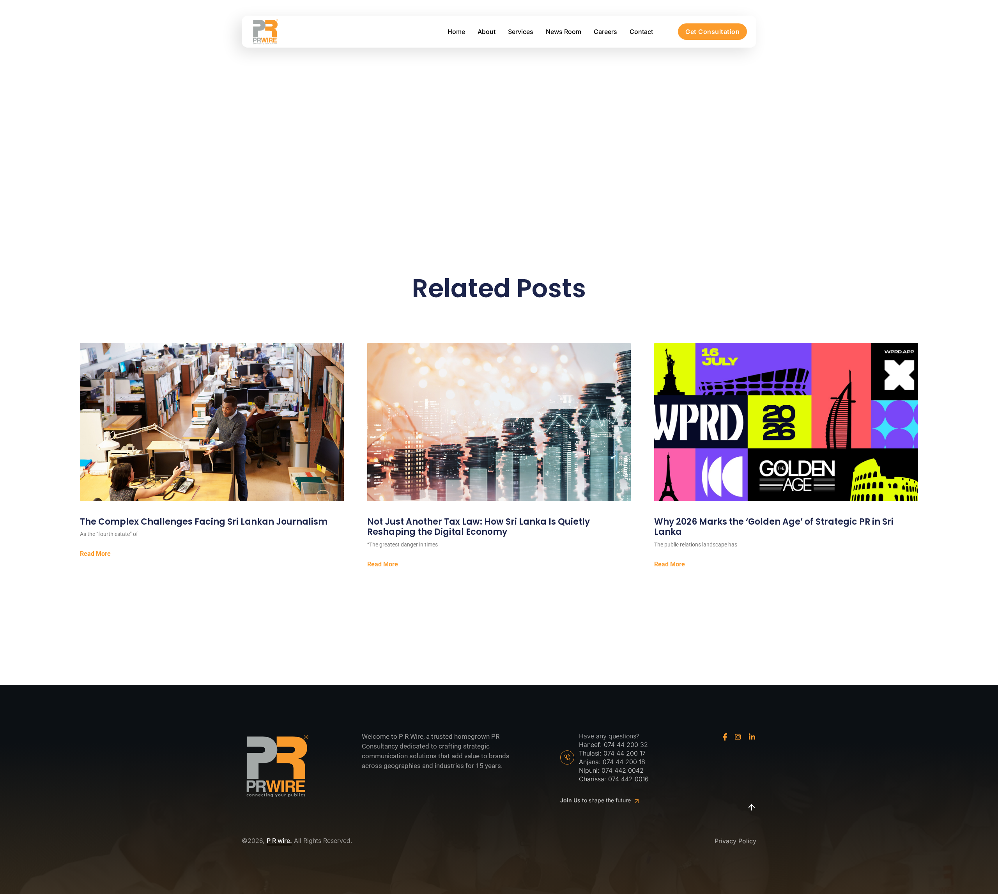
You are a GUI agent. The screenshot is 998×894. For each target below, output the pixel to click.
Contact (641, 31)
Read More (95, 554)
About (486, 31)
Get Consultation (712, 31)
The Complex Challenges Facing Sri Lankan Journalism (203, 522)
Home (456, 31)
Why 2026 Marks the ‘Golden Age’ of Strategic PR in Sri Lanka (774, 527)
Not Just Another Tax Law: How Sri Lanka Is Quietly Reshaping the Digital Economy (478, 527)
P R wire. (279, 840)
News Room (563, 31)
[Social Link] (725, 737)
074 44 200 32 (626, 745)
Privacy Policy (735, 841)
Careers (605, 31)
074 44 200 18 (624, 762)
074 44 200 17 (624, 753)
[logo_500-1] (265, 32)
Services (520, 31)
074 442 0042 (623, 770)
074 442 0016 (628, 779)
